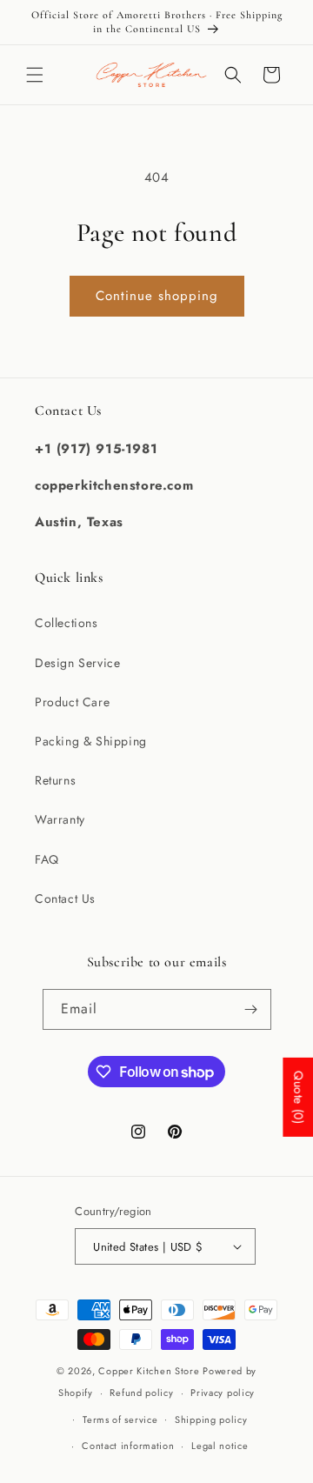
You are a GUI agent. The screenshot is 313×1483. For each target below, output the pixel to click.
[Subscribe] (251, 1009)
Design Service (77, 662)
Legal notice (219, 1446)
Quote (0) (298, 1096)
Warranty (60, 819)
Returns (55, 780)
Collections (66, 622)
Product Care (72, 702)
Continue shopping (157, 295)
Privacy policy (222, 1392)
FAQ (47, 859)
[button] (35, 75)
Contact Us (65, 898)
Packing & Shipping (91, 741)
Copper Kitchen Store (150, 1371)
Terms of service (120, 1419)
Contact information (128, 1446)
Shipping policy (211, 1419)
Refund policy (141, 1392)
